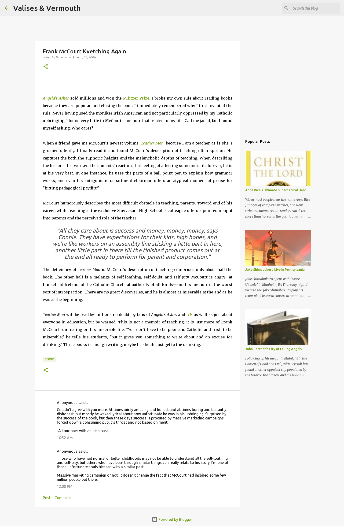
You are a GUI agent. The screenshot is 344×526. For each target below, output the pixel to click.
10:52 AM (65, 438)
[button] (45, 67)
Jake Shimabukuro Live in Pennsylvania (275, 269)
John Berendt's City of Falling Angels (273, 349)
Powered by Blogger (174, 519)
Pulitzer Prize (136, 98)
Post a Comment (57, 498)
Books (50, 359)
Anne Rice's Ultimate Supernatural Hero (275, 190)
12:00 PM (64, 486)
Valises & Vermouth (47, 8)
